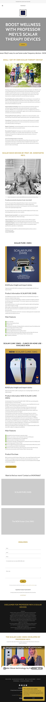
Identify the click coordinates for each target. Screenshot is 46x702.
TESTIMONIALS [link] (16, 680)
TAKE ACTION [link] (8, 679)
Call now (23, 44)
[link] (23, 13)
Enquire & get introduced (11, 466)
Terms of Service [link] (32, 585)
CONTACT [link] (39, 679)
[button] (3, 6)
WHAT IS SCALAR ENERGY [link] (30, 679)
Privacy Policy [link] (27, 585)
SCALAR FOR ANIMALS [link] (25, 680)
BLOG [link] (32, 680)
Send (23, 581)
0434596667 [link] (23, 5)
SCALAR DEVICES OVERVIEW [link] (18, 679)
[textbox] (23, 548)
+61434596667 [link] (23, 595)
